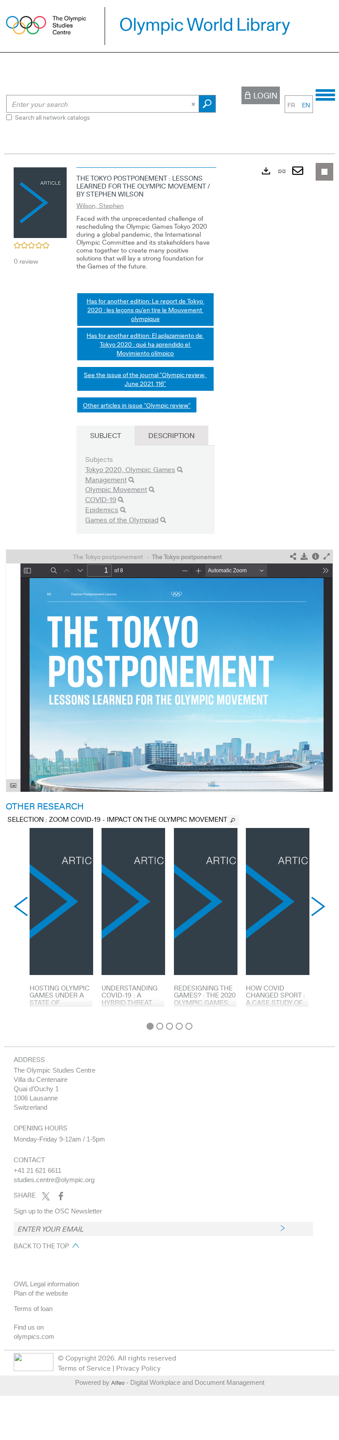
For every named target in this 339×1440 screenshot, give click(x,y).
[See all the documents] (233, 820)
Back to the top (41, 1245)
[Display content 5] (188, 1026)
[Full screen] (326, 556)
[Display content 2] (159, 1026)
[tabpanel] (169, 590)
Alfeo (117, 1383)
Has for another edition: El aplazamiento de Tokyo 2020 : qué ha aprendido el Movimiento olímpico (145, 344)
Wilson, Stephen (100, 205)
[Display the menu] (325, 94)
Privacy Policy (138, 1368)
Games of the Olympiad (121, 519)
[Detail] (315, 556)
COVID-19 (100, 499)
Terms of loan (33, 1308)
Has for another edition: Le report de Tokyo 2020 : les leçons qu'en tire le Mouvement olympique (145, 309)
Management (106, 479)
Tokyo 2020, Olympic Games (130, 469)
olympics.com (34, 1336)
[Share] (293, 556)
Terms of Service (84, 1368)
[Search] (180, 469)
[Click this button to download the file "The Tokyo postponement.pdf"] (304, 556)
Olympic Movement (116, 489)
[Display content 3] (169, 1026)
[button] (40, 201)
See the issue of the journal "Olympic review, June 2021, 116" (145, 379)
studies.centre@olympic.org (54, 1179)
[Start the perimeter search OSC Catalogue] (207, 104)
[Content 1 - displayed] (150, 1026)
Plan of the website (41, 1293)
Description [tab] (171, 435)
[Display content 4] (179, 1026)
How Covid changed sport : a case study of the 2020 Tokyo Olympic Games (275, 1002)
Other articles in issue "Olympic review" (137, 405)
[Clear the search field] (194, 104)
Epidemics (101, 509)
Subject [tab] (105, 435)
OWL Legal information (46, 1284)
